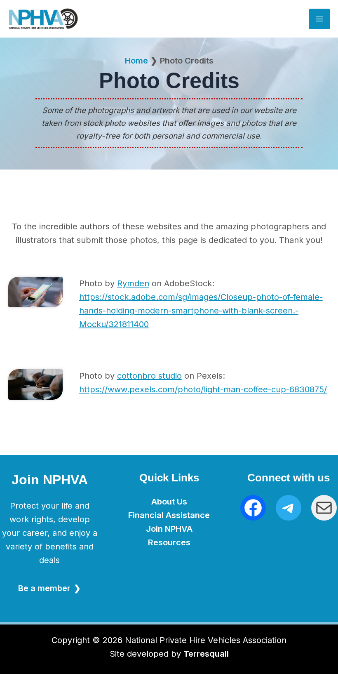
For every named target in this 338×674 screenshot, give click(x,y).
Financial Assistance (169, 515)
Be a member (44, 588)
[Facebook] (253, 508)
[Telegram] (288, 508)
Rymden (133, 283)
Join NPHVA (169, 529)
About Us (169, 502)
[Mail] (324, 508)
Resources (169, 542)
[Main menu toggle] (319, 19)
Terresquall (206, 654)
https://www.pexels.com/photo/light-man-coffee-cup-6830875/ (203, 389)
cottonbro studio (149, 376)
